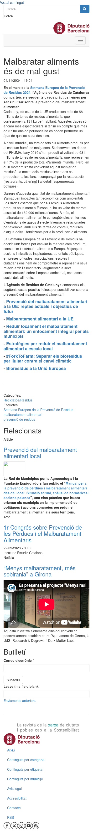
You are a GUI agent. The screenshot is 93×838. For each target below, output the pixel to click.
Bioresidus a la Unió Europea (36, 368)
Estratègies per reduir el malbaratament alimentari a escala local (45, 346)
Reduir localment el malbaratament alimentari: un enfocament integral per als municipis (46, 331)
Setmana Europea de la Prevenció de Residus (38, 409)
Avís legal (14, 788)
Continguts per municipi (25, 778)
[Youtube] (28, 825)
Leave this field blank (21, 686)
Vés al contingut (12, 2)
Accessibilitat (16, 798)
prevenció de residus (19, 419)
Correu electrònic (19, 660)
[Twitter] (14, 825)
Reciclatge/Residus (18, 400)
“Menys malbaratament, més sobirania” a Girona (40, 570)
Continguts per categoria (25, 759)
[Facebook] (7, 825)
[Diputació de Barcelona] (46, 739)
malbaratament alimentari (23, 414)
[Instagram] (21, 825)
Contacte (14, 807)
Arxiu (11, 750)
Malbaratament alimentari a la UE (40, 319)
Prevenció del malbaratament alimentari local (40, 452)
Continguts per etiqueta (24, 769)
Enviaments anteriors (20, 700)
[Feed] (35, 825)
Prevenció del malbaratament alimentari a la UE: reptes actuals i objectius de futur (45, 306)
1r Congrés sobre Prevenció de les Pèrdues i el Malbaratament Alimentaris (43, 533)
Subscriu (13, 679)
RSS (10, 817)
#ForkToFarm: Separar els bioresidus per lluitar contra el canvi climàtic (43, 358)
